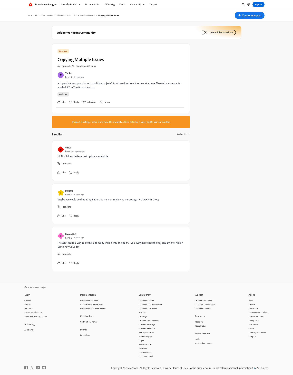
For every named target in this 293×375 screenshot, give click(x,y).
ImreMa (69, 190)
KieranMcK (70, 233)
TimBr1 (68, 73)
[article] (120, 160)
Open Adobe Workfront (221, 32)
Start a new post (143, 121)
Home (29, 15)
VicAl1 (68, 147)
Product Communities (44, 15)
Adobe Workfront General (84, 15)
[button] (250, 15)
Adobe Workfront (63, 15)
